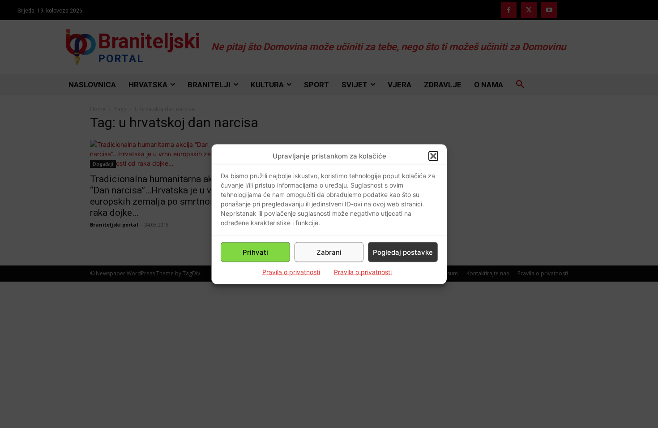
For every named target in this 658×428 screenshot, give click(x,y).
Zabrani (329, 252)
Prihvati (255, 252)
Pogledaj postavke (403, 252)
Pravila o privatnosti (291, 272)
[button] (433, 155)
